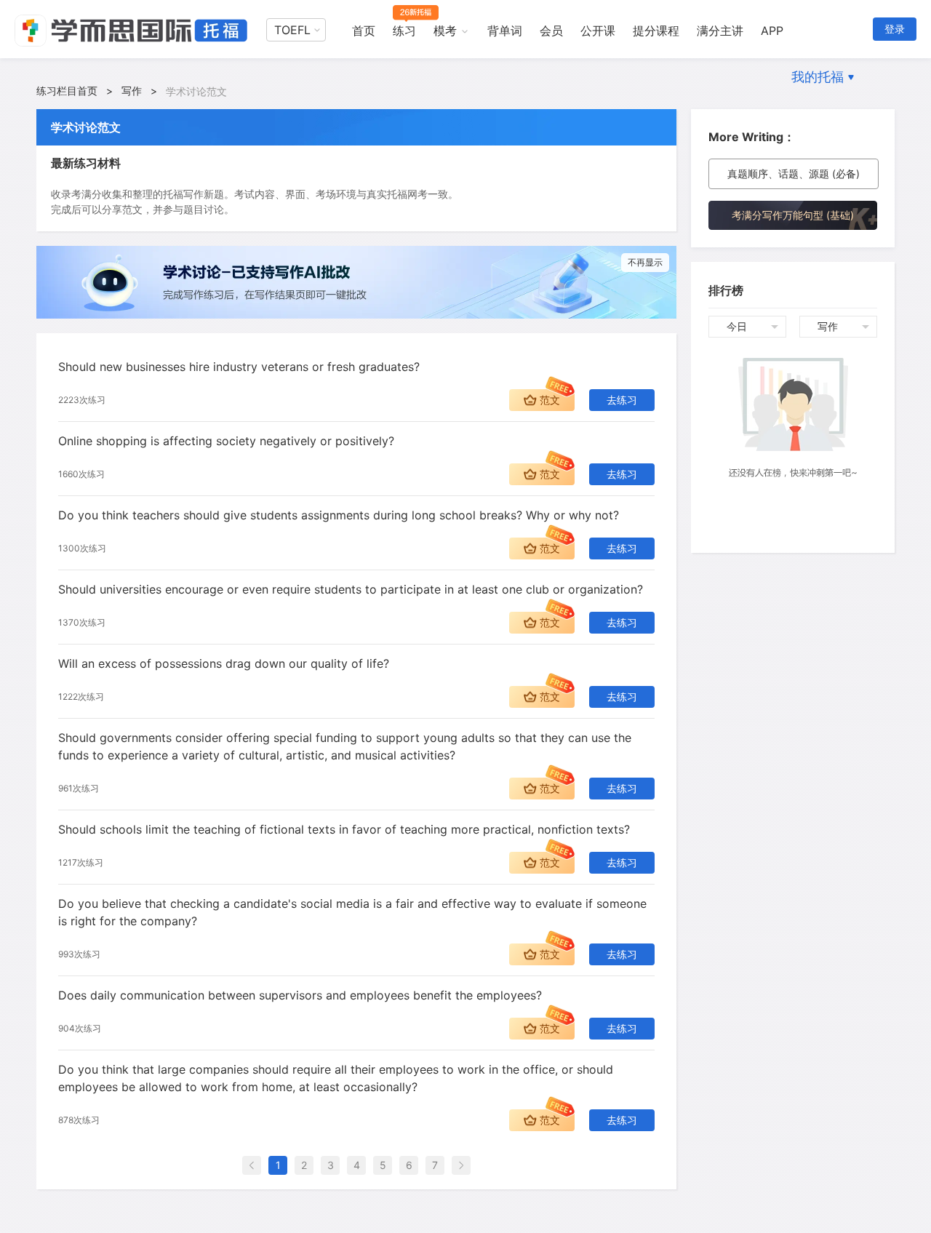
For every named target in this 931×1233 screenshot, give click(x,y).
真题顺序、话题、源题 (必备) (793, 173)
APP (772, 30)
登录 (894, 29)
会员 (551, 30)
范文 (550, 400)
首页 (363, 30)
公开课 (597, 30)
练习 (404, 30)
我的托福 (817, 76)
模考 (445, 30)
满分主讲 (720, 30)
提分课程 (656, 30)
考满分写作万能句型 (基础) (793, 215)
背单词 (504, 30)
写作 (131, 90)
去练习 (622, 400)
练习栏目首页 (66, 90)
